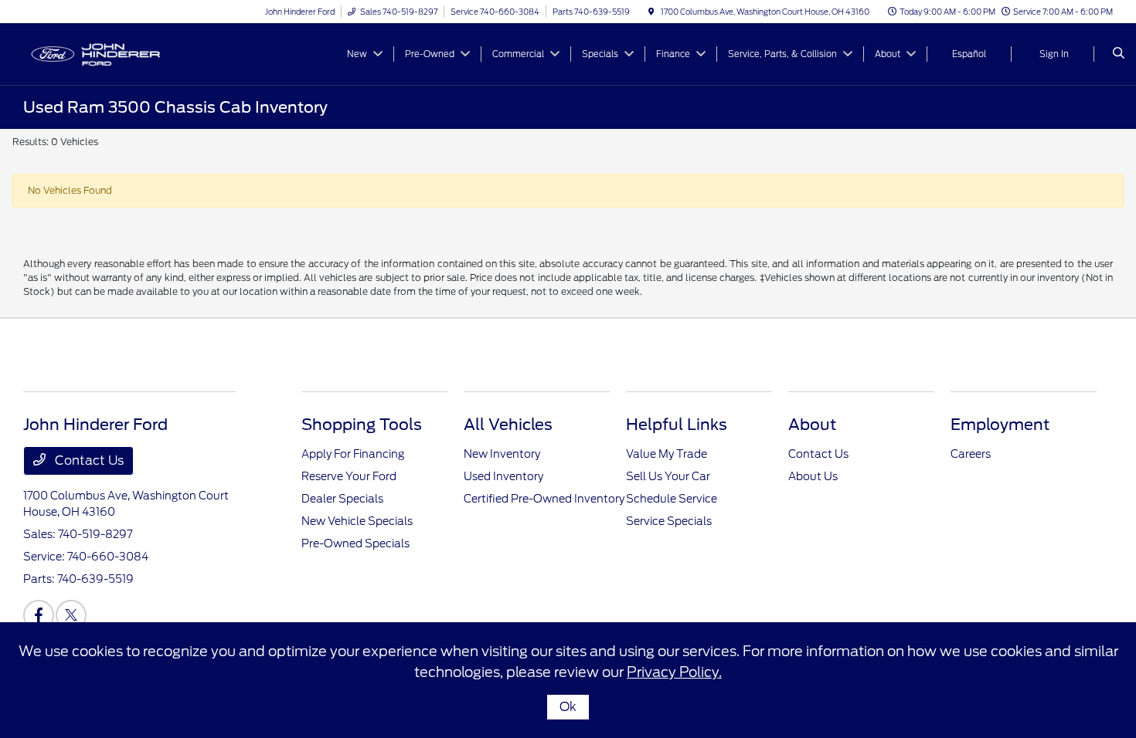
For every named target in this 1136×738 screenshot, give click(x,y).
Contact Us (88, 460)
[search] (1118, 54)
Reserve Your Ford (348, 476)
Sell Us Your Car (668, 476)
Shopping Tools (361, 424)
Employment (1000, 424)
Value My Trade (666, 454)
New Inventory (502, 454)
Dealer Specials (342, 499)
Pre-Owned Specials (355, 543)
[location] (651, 11)
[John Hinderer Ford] (93, 53)
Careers (971, 454)
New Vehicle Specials (357, 521)
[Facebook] (38, 615)
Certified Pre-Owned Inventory (544, 499)
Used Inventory (503, 476)
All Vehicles (508, 424)
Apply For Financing (352, 454)
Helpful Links (676, 424)
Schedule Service (671, 499)
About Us (813, 476)
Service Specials (669, 521)
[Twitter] (71, 615)
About (812, 424)
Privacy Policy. (674, 672)
